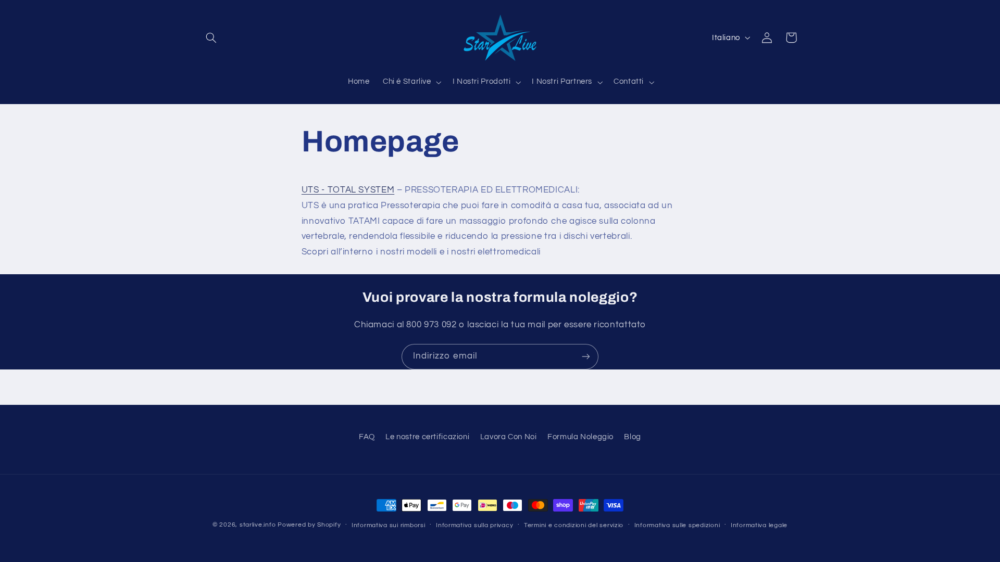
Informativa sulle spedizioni (677, 525)
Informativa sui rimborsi (389, 525)
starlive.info (258, 525)
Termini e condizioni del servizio (573, 525)
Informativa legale (759, 525)
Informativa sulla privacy (474, 525)
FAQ (367, 437)
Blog (632, 437)
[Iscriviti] (586, 356)
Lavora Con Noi (508, 437)
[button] (211, 37)
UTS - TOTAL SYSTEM (348, 190)
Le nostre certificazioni (427, 437)
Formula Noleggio (580, 437)
